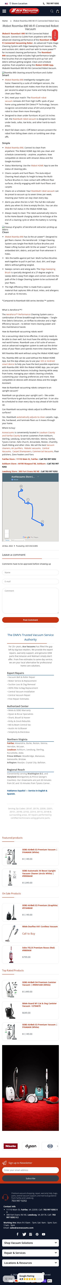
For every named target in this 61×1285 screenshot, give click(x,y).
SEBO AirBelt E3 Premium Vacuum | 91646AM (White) (39, 850)
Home (5, 20)
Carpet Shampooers (21, 451)
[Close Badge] (43, 1273)
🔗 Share (55, 35)
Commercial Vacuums (42, 451)
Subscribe (30, 1178)
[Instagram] (30, 1234)
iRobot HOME (37, 165)
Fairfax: (10, 743)
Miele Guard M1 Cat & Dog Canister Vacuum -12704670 (39, 1004)
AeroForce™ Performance (18, 314)
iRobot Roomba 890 (14, 79)
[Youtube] (43, 1234)
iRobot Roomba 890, (14, 147)
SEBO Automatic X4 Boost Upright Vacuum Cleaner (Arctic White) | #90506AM (39, 873)
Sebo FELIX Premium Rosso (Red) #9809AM (38, 949)
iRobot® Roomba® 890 (13, 33)
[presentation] (3, 1146)
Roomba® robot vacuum (24, 119)
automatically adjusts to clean (31, 417)
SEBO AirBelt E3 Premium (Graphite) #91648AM (40, 906)
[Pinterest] (37, 1234)
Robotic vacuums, (32, 448)
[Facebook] (17, 1234)
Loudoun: (11, 749)
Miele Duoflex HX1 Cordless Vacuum (40, 926)
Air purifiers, (17, 448)
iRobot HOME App (44, 65)
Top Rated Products (13, 970)
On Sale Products (11, 893)
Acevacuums (8, 432)
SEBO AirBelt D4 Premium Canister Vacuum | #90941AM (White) (39, 983)
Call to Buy (28, 933)
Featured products (12, 837)
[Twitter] (24, 1234)
